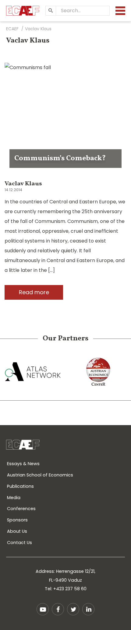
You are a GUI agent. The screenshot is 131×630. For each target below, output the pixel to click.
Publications (20, 486)
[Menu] (120, 10)
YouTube (43, 609)
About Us (17, 531)
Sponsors (17, 520)
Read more (34, 292)
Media (13, 498)
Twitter (73, 609)
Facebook (58, 609)
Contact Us (19, 542)
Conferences (21, 509)
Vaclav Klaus (23, 184)
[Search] (50, 11)
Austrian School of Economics (40, 475)
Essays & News (23, 464)
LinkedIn (88, 609)
